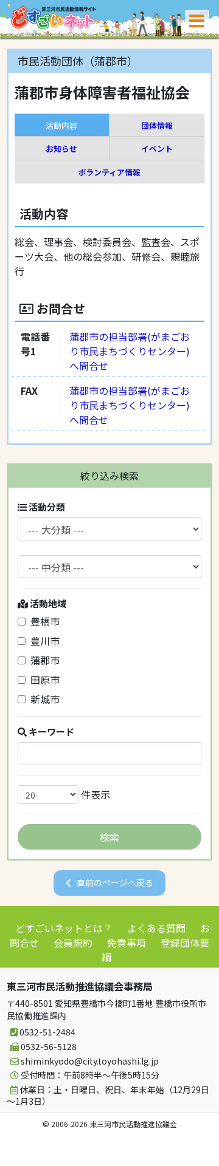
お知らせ (61, 148)
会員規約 (73, 942)
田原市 (43, 679)
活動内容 (61, 125)
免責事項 (126, 942)
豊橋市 (43, 621)
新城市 (43, 699)
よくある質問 (156, 928)
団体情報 (157, 125)
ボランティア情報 (109, 172)
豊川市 (43, 640)
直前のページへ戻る (115, 882)
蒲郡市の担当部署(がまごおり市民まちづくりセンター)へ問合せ (129, 351)
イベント (157, 148)
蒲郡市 (43, 660)
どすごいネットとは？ (64, 928)
